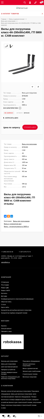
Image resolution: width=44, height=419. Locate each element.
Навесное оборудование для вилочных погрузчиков (10, 377)
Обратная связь (6, 302)
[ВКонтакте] (5, 216)
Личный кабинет (6, 328)
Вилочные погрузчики (30, 377)
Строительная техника (30, 374)
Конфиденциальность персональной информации (17, 299)
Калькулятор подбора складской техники (14, 313)
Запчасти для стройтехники (32, 371)
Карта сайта (5, 307)
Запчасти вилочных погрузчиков (29, 364)
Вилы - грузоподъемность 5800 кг (16, 226)
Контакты (4, 293)
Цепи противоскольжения (9, 367)
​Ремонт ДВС (5, 288)
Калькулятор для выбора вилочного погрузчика (16, 310)
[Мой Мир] (11, 216)
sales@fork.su (5, 262)
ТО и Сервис (5, 285)
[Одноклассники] (8, 216)
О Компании (5, 282)
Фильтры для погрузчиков (9, 361)
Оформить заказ (6, 331)
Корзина (4, 326)
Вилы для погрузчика (29, 144)
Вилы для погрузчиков (21, 221)
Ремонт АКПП (5, 290)
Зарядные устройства (8, 369)
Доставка (4, 296)
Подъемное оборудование (31, 361)
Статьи (3, 304)
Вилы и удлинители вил (12, 224)
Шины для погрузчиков (8, 364)
